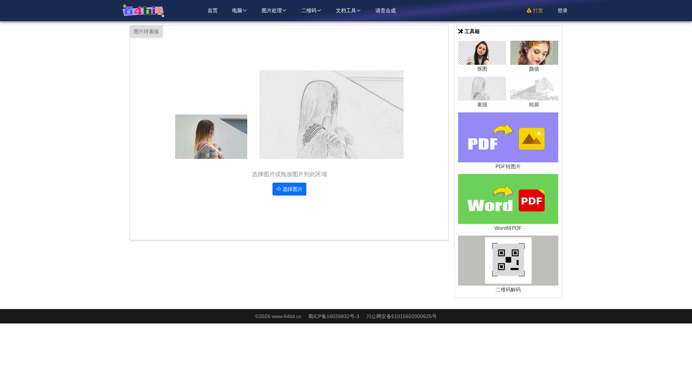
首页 (213, 10)
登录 (563, 10)
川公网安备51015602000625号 (401, 316)
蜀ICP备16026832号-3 (334, 316)
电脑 (239, 10)
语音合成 (386, 10)
